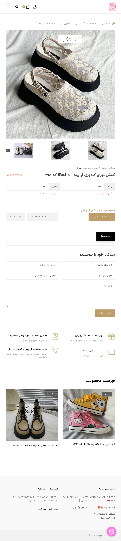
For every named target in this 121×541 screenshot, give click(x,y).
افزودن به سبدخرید (101, 216)
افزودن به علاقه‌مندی (41, 216)
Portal (92, 535)
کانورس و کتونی (80, 507)
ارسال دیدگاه (105, 313)
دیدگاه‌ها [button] (105, 236)
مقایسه (14, 216)
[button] (35, 7)
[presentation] (113, 150)
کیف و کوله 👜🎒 (106, 507)
